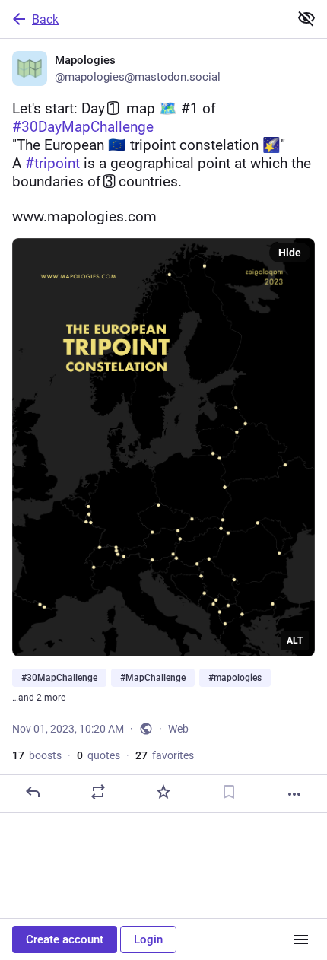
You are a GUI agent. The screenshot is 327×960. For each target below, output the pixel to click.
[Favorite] (163, 792)
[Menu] (301, 939)
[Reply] (33, 792)
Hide (289, 252)
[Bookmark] (229, 792)
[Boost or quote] (98, 792)
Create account (64, 939)
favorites (164, 755)
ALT (295, 640)
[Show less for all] (306, 18)
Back (45, 19)
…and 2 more (38, 697)
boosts (37, 755)
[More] (294, 794)
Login (148, 939)
